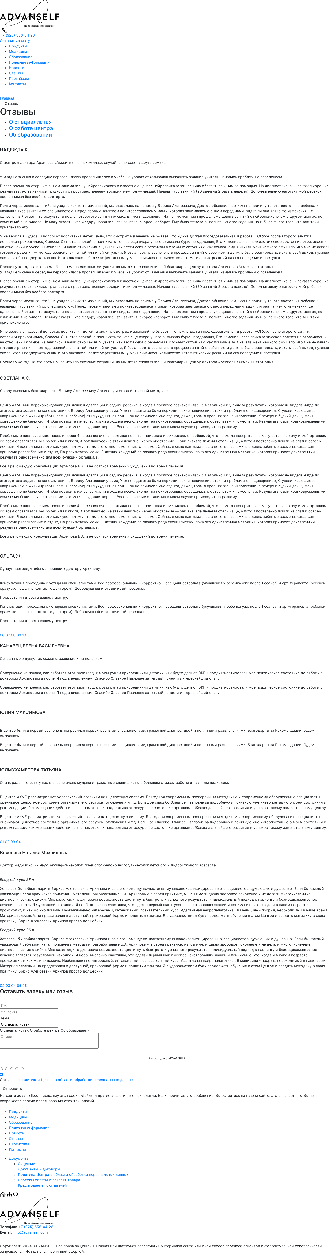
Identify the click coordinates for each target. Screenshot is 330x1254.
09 (19, 635)
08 (14, 635)
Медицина (18, 51)
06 (3, 635)
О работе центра (31, 128)
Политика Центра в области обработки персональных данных (73, 1174)
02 (8, 842)
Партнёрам (19, 78)
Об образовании (30, 134)
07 (8, 635)
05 (19, 985)
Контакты (17, 84)
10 (24, 635)
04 (18, 842)
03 (13, 842)
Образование (20, 57)
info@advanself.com (30, 1232)
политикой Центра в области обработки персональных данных (77, 1079)
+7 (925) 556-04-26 (17, 35)
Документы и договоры (39, 1169)
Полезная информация (29, 62)
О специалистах (30, 122)
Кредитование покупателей (42, 1185)
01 (2, 842)
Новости (16, 67)
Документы (19, 1158)
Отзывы (16, 73)
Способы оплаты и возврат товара (49, 1180)
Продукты (18, 46)
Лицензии (26, 1163)
